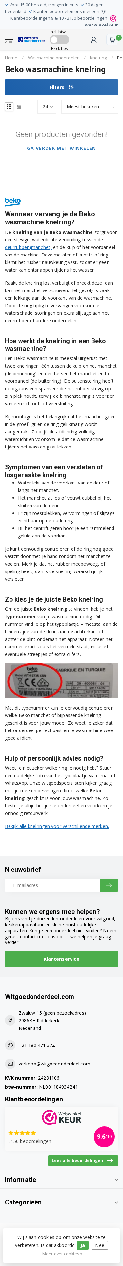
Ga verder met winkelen (61, 148)
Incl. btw (58, 32)
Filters (58, 87)
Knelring (98, 58)
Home (11, 58)
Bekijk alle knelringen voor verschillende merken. (57, 826)
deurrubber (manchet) (28, 247)
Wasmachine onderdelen (54, 58)
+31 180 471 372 (37, 1045)
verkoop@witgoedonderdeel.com (54, 1064)
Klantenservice (61, 959)
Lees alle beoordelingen (77, 1160)
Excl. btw (59, 48)
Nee (99, 1245)
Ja (82, 1245)
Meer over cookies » (62, 1254)
